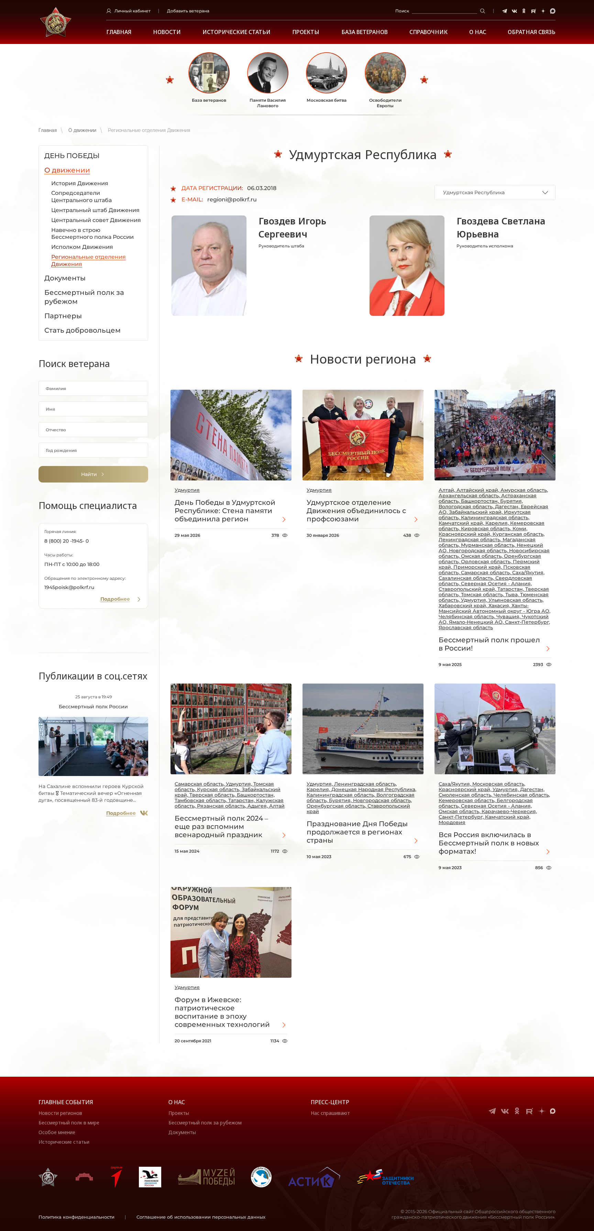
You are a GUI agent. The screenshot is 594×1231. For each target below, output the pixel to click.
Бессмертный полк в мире (68, 1122)
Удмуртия (187, 490)
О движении (82, 130)
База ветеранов (364, 32)
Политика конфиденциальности (76, 1217)
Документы (182, 1132)
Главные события (65, 1102)
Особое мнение (56, 1132)
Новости (167, 32)
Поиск (402, 10)
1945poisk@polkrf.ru (69, 587)
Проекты (305, 32)
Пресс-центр (330, 1102)
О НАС (477, 32)
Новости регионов (60, 1113)
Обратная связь (532, 32)
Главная (118, 32)
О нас (176, 1102)
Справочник (428, 32)
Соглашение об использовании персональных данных (200, 1217)
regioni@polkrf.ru (232, 199)
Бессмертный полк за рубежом (205, 1122)
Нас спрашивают (330, 1113)
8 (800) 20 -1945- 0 (66, 541)
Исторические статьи (236, 32)
